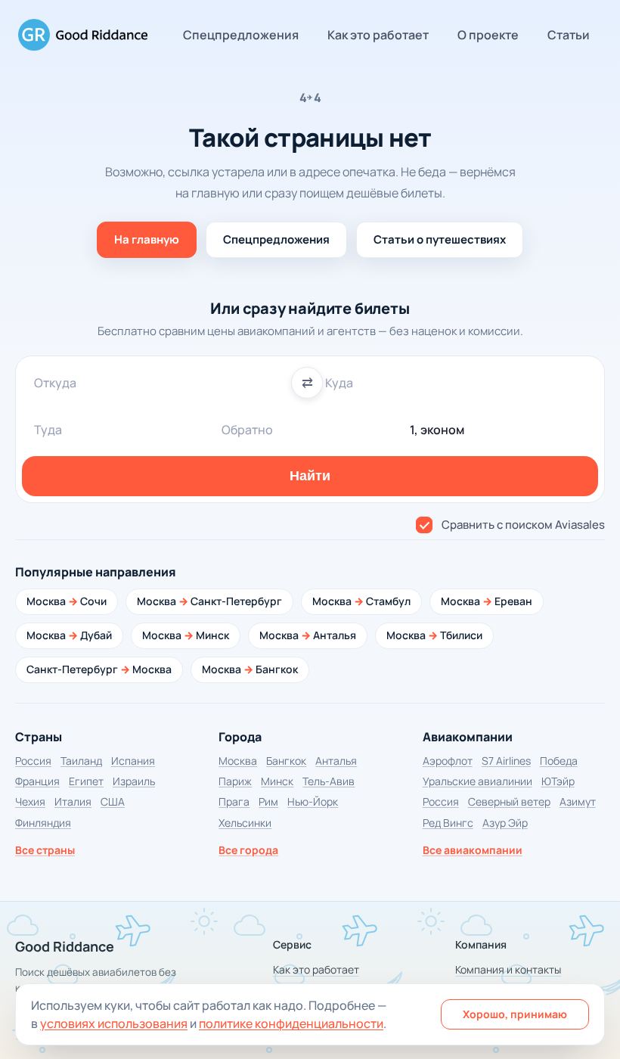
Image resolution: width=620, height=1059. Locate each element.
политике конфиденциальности (291, 1023)
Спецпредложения (241, 34)
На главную (146, 239)
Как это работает (378, 34)
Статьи (568, 34)
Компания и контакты (508, 969)
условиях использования (114, 1023)
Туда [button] (48, 429)
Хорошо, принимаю (515, 1014)
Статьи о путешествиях (440, 239)
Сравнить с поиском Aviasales (523, 525)
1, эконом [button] (437, 429)
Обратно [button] (247, 429)
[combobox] (164, 382)
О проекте (488, 34)
